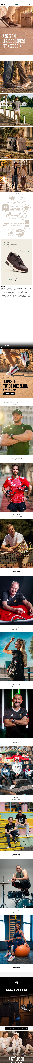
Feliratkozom (16, 749)
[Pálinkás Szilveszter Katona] (16, 397)
